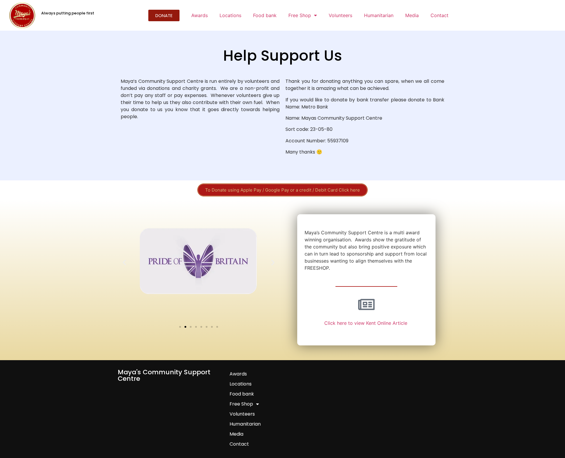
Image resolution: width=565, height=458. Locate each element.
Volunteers (340, 15)
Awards (199, 15)
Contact (439, 15)
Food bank (265, 15)
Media (412, 15)
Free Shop (299, 15)
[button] (124, 262)
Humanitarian (378, 15)
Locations (230, 15)
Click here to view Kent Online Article (366, 323)
